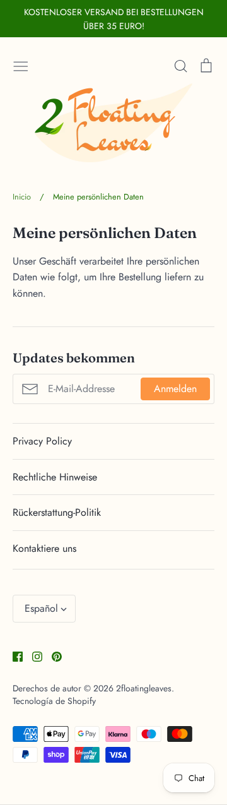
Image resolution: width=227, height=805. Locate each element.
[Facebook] (13, 655)
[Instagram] (32, 655)
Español (41, 608)
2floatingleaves (144, 688)
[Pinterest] (52, 655)
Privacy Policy (42, 441)
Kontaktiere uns (44, 548)
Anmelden (175, 388)
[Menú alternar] (21, 64)
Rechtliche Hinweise (55, 477)
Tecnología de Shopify (54, 701)
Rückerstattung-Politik (57, 512)
